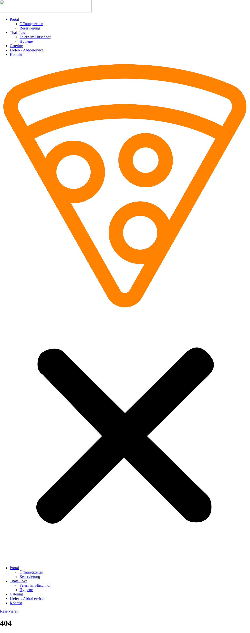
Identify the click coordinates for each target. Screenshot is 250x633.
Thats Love (18, 32)
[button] (125, 311)
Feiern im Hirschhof (35, 37)
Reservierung (30, 28)
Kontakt (16, 54)
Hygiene (26, 41)
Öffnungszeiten (31, 24)
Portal (14, 19)
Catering (16, 46)
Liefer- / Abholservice (26, 50)
